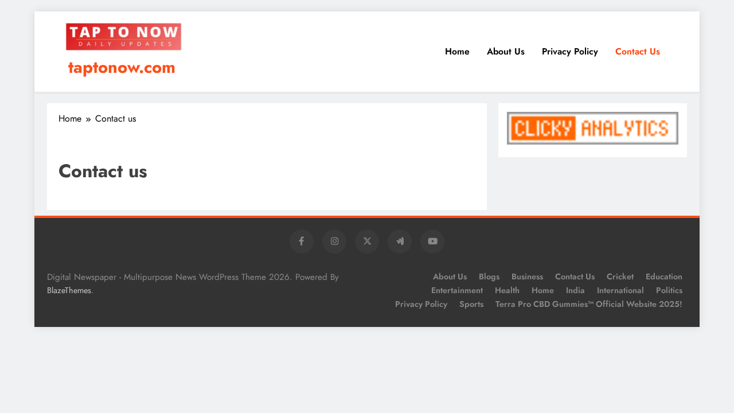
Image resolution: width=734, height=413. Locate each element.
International (620, 290)
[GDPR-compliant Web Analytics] (592, 141)
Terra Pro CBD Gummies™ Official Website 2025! (588, 304)
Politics (669, 290)
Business (527, 276)
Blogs (489, 276)
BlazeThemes (69, 290)
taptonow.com (121, 67)
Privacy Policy (570, 51)
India (575, 290)
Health (507, 290)
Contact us (637, 51)
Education (664, 276)
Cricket (620, 276)
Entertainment (457, 290)
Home (457, 51)
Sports (471, 304)
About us (506, 51)
